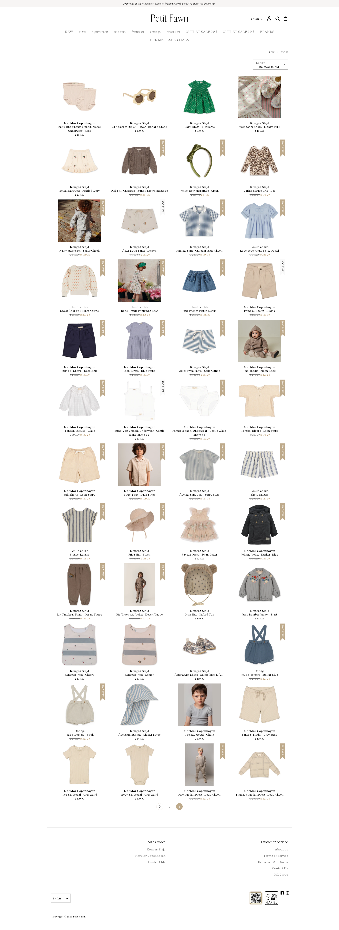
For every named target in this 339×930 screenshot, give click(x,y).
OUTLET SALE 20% (201, 31)
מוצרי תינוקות (100, 31)
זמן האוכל (138, 31)
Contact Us (280, 868)
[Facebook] (282, 893)
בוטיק (82, 31)
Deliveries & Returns (273, 862)
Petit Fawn (79, 916)
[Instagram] (287, 893)
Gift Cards (281, 874)
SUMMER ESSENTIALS (169, 39)
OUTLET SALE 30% (238, 31)
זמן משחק (155, 31)
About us (281, 849)
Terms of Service (275, 855)
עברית (255, 18)
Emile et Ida (157, 862)
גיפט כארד (173, 31)
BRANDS (267, 31)
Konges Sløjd (156, 849)
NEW (69, 31)
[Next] (159, 807)
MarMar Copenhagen (150, 855)
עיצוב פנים (120, 31)
